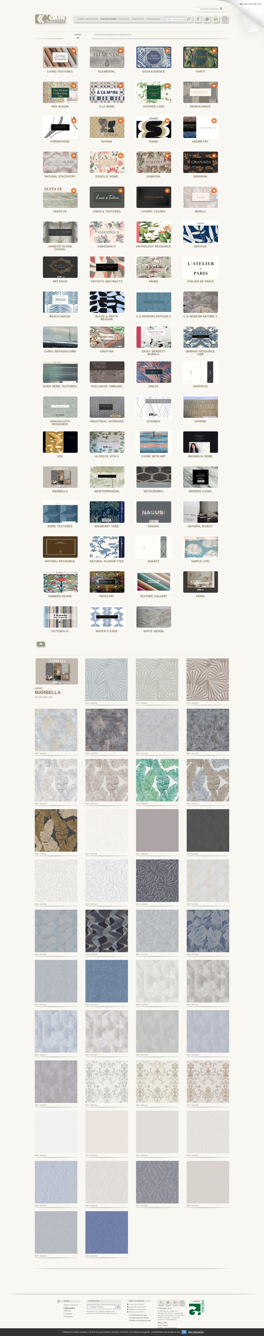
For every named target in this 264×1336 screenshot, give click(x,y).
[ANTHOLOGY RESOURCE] (155, 232)
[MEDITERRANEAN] (108, 477)
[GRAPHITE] (201, 372)
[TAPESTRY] (108, 582)
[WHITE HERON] (155, 616)
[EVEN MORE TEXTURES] (61, 372)
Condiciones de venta (139, 1318)
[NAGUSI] (155, 512)
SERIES (78, 35)
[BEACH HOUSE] (61, 302)
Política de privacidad (167, 1328)
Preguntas (68, 1316)
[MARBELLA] (61, 477)
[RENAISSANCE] (201, 92)
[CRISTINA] (108, 337)
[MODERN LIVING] (201, 477)
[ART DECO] (61, 267)
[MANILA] (201, 197)
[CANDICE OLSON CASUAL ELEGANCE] (61, 232)
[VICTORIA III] (61, 616)
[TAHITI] (201, 57)
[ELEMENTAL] (108, 57)
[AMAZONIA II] (108, 232)
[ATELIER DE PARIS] (201, 267)
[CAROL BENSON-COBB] (61, 337)
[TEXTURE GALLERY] (155, 582)
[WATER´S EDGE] (108, 616)
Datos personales (137, 1312)
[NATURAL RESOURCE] (61, 547)
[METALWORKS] (155, 477)
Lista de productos (137, 1307)
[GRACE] (155, 372)
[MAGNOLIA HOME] (201, 442)
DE (255, 4)
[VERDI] (201, 582)
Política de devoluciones (140, 1320)
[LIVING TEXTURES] (61, 57)
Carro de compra (136, 1304)
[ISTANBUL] (155, 407)
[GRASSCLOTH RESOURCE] (61, 407)
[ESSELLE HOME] (108, 162)
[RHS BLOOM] (61, 92)
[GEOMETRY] (201, 127)
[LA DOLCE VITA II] (108, 442)
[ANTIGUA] (201, 232)
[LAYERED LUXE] (155, 92)
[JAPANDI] (201, 407)
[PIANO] (155, 127)
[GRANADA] (201, 162)
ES (241, 4)
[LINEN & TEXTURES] (108, 197)
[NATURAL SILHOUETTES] (108, 547)
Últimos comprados (137, 1309)
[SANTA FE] (61, 197)
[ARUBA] (155, 267)
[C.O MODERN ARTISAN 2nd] (155, 302)
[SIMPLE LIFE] (201, 547)
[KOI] (61, 442)
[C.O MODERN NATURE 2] (201, 302)
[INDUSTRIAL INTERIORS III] (108, 407)
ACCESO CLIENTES (209, 9)
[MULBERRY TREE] (108, 512)
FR (250, 4)
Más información (196, 1332)
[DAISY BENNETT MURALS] (155, 337)
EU (259, 4)
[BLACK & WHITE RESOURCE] (108, 302)
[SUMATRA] (155, 162)
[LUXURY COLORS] (155, 197)
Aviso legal (162, 1325)
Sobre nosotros (71, 1305)
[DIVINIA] (108, 127)
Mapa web (162, 1323)
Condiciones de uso (138, 1315)
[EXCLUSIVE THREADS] (108, 372)
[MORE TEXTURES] (61, 512)
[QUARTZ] (155, 547)
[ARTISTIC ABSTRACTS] (108, 267)
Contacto (68, 1313)
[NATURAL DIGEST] (201, 512)
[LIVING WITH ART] (155, 442)
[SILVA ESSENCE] (155, 57)
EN (245, 4)
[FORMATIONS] (61, 127)
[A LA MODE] (108, 92)
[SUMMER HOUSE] (61, 582)
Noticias (67, 1311)
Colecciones (69, 1308)
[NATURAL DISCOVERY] (61, 162)
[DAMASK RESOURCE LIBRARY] (201, 337)
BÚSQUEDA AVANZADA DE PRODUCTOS (112, 35)
